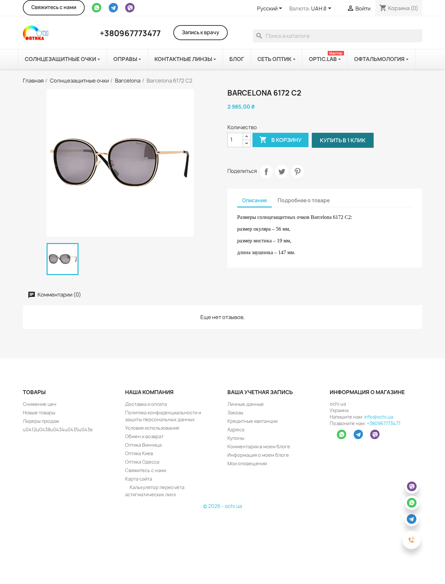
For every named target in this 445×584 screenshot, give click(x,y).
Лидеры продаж (41, 421)
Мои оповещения (247, 463)
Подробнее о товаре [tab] (304, 200)
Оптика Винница (143, 445)
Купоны (235, 438)
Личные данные (245, 404)
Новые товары (39, 412)
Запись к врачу (200, 32)
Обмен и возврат (144, 436)
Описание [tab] (254, 200)
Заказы (235, 412)
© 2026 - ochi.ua (222, 506)
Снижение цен (39, 404)
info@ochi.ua (378, 417)
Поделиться (266, 171)
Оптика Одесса (142, 462)
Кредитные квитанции (252, 421)
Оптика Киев (139, 453)
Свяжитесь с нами (53, 7)
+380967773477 (383, 423)
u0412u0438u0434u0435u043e (58, 429)
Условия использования (152, 428)
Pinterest (297, 171)
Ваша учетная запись (260, 392)
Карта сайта (138, 479)
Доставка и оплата (146, 404)
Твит (281, 171)
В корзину (280, 140)
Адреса (235, 429)
